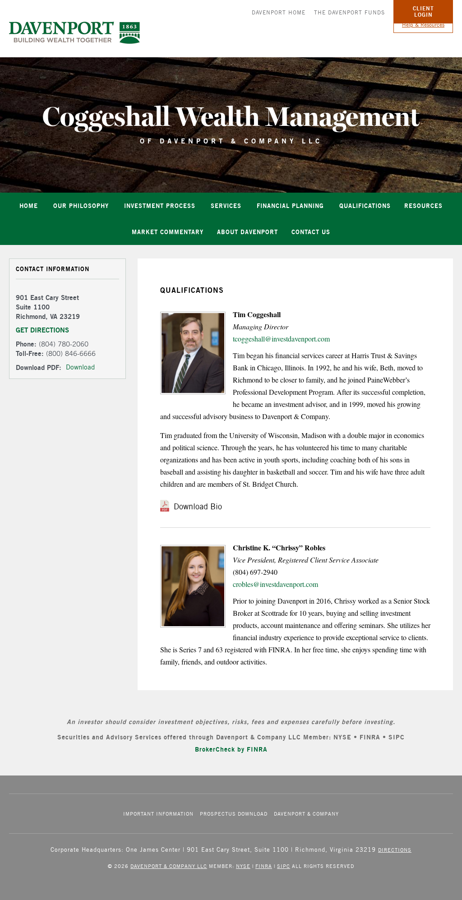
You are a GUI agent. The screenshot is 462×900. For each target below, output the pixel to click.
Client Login (423, 11)
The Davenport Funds (349, 12)
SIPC (283, 866)
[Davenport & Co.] (74, 33)
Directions (394, 850)
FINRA (263, 866)
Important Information (158, 814)
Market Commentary (167, 231)
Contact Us (310, 231)
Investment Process (159, 205)
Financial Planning (290, 205)
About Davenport (247, 231)
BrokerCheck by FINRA (231, 749)
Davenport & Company (306, 814)
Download (80, 367)
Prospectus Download (234, 814)
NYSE (243, 866)
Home (28, 205)
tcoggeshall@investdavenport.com (281, 338)
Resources (423, 205)
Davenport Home (278, 12)
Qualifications (365, 205)
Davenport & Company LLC (168, 866)
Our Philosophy (81, 205)
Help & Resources (423, 24)
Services (226, 205)
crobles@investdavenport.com (275, 584)
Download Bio (198, 506)
